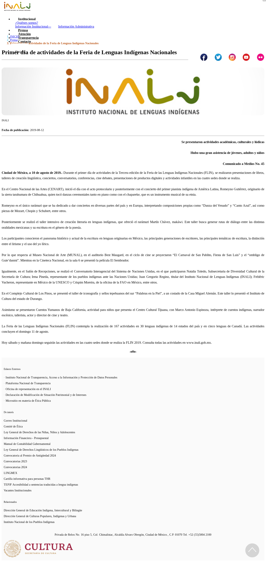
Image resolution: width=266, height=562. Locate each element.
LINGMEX (10, 473)
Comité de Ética (13, 426)
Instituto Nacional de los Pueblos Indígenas (29, 522)
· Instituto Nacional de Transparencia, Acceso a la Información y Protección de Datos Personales (60, 377)
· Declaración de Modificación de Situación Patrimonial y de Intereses (45, 394)
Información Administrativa (76, 26)
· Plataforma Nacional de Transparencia (27, 383)
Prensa (23, 30)
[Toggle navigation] (264, 0)
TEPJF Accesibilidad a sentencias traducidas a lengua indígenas (41, 484)
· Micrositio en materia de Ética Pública (27, 400)
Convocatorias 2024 (15, 467)
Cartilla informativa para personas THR (27, 478)
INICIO (14, 36)
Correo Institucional (15, 420)
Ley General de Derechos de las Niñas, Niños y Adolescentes (39, 432)
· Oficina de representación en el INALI (27, 389)
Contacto (24, 41)
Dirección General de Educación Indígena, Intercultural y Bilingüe (43, 510)
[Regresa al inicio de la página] (252, 550)
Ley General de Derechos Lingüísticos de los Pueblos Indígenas (41, 449)
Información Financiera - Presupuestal (26, 438)
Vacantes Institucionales (17, 490)
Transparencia (28, 37)
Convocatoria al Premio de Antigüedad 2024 (30, 455)
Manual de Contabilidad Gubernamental (27, 443)
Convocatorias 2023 (15, 461)
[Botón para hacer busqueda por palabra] (257, 48)
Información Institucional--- (33, 26)
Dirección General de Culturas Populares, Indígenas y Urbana (40, 516)
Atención (24, 34)
